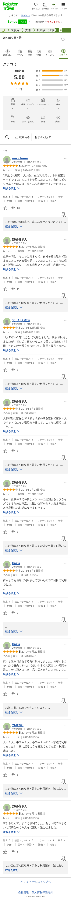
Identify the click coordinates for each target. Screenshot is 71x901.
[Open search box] (7, 137)
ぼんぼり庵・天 (12, 37)
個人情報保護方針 (42, 892)
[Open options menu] (65, 158)
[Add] (63, 39)
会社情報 (23, 892)
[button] (22, 159)
